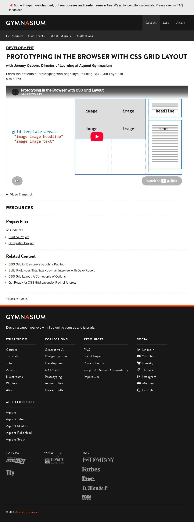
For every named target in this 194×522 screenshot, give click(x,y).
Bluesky (147, 363)
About (180, 22)
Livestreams (14, 376)
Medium (148, 383)
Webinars (12, 383)
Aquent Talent (16, 419)
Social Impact (93, 356)
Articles (11, 370)
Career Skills (54, 390)
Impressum (91, 376)
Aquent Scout (16, 439)
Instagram (149, 376)
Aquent (11, 412)
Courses (151, 22)
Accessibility (54, 383)
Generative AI (55, 349)
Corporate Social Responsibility (106, 370)
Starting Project (19, 237)
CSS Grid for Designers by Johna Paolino (36, 264)
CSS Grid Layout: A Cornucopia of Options (37, 276)
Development (20, 48)
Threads (147, 370)
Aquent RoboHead (19, 432)
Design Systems (56, 356)
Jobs (166, 22)
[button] (97, 194)
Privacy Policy (94, 363)
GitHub (147, 390)
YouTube (148, 356)
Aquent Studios (17, 425)
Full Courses (14, 35)
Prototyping (53, 376)
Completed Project (21, 243)
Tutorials (12, 356)
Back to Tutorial (18, 299)
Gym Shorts (36, 35)
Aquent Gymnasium (26, 512)
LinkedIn (148, 349)
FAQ (87, 349)
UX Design (52, 370)
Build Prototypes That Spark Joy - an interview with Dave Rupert (52, 270)
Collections (85, 35)
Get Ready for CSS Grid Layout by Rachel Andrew (42, 282)
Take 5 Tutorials (60, 35)
